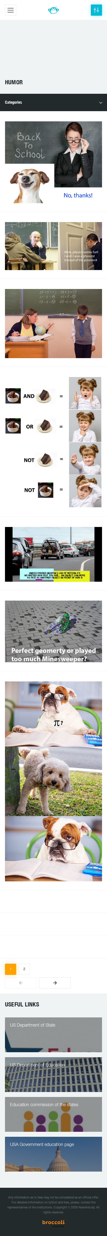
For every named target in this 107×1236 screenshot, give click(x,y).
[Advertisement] (53, 51)
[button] (96, 10)
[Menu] (10, 10)
